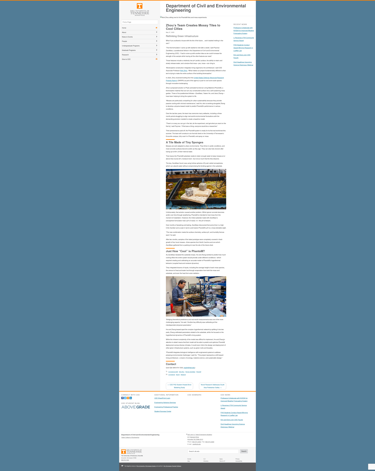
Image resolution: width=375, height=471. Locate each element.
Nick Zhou (183, 70)
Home (124, 28)
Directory (206, 461)
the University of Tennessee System (146, 466)
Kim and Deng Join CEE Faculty (232, 420)
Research (125, 55)
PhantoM (198, 372)
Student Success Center (162, 411)
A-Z (204, 459)
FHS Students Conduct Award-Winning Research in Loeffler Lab (243, 48)
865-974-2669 (209, 442)
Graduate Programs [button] (129, 50)
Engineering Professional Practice (166, 407)
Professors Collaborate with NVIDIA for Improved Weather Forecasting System (243, 31)
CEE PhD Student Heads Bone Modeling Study (179, 386)
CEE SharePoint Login (162, 398)
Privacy (237, 459)
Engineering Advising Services (165, 402)
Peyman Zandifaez (190, 372)
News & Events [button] (127, 37)
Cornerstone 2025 (173, 372)
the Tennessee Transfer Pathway (172, 466)
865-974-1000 (125, 460)
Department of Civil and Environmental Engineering (206, 7)
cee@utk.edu (196, 444)
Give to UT (222, 461)
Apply (221, 459)
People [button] (124, 41)
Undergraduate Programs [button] (131, 46)
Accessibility (239, 461)
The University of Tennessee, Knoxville (139, 9)
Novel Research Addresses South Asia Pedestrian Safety (212, 386)
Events (189, 459)
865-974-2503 (196, 442)
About (124, 32)
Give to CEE (126, 59)
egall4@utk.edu (189, 367)
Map (189, 461)
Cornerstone (171, 374)
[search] (139, 22)
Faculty (178, 374)
